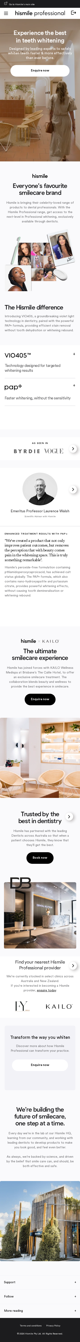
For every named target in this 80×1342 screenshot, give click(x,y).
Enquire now (40, 70)
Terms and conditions (31, 1326)
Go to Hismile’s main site (22, 4)
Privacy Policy (53, 1326)
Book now (40, 858)
